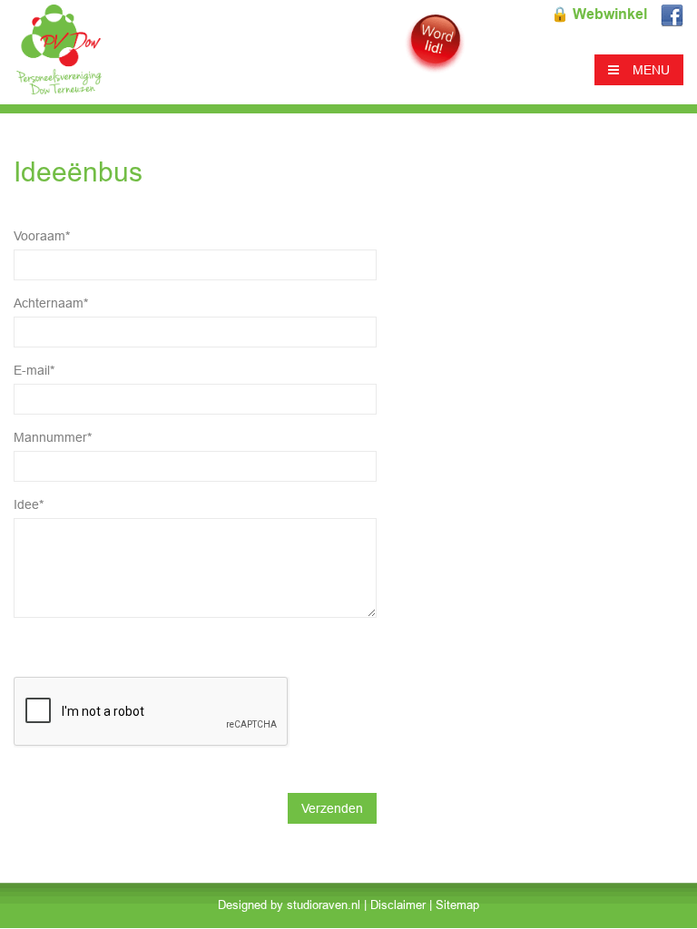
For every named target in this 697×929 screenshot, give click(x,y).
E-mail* (34, 370)
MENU (651, 70)
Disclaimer (398, 905)
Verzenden (332, 808)
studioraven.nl (323, 905)
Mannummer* (53, 437)
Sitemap (457, 905)
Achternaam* (51, 303)
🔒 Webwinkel (599, 14)
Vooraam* (42, 236)
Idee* (29, 504)
